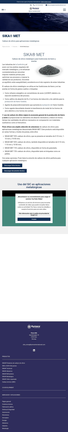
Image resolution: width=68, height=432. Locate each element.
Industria (4, 426)
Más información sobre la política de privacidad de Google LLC (34, 214)
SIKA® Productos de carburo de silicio (13, 363)
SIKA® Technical (7, 368)
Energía (4, 420)
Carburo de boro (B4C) (8, 382)
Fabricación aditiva (7, 407)
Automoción (6, 412)
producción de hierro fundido (15, 102)
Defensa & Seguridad (8, 409)
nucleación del (47, 105)
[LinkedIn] (34, 350)
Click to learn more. (46, 1)
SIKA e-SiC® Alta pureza (9, 366)
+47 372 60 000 (39, 5)
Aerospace (5, 418)
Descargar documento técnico (14, 171)
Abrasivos (5, 423)
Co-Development (8, 387)
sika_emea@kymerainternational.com (57, 5)
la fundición (20, 64)
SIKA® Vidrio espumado (9, 379)
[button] (64, 9)
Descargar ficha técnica (12, 165)
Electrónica (5, 415)
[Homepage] (34, 9)
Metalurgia (5, 428)
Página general (6, 401)
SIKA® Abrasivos (7, 371)
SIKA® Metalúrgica (7, 376)
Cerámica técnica (7, 404)
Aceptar (34, 219)
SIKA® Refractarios (8, 374)
